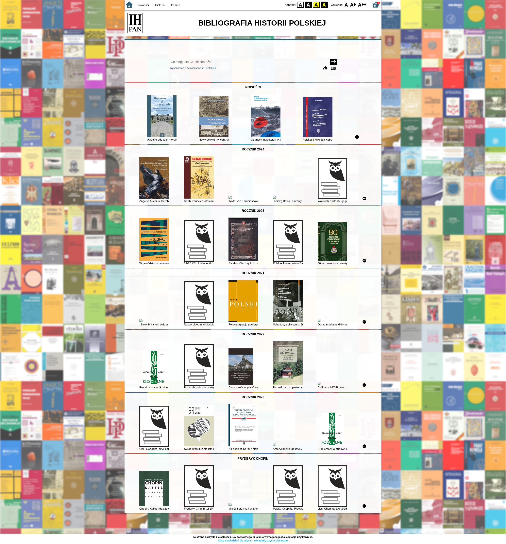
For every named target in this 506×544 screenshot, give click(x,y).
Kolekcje (211, 68)
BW (308, 4)
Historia (160, 5)
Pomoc (175, 5)
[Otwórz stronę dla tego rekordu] (162, 116)
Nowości (143, 5)
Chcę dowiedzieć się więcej (235, 540)
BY (324, 4)
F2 (362, 4)
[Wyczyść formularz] (325, 68)
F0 (346, 4)
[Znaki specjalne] (333, 68)
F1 (353, 4)
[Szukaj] (333, 62)
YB (316, 4)
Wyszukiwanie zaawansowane (187, 68)
